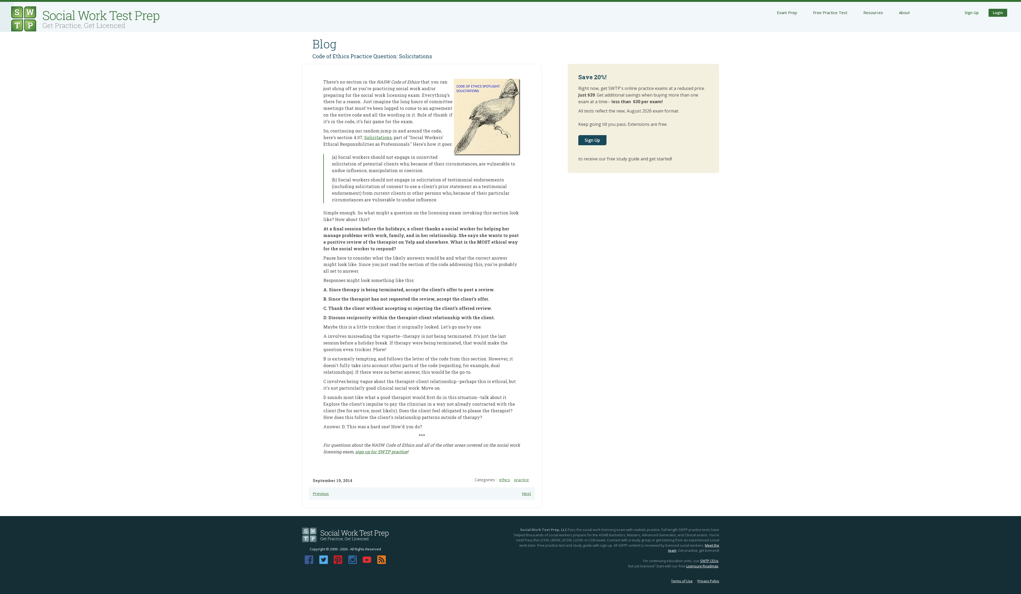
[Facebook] (309, 562)
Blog (324, 44)
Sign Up (972, 12)
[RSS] (381, 562)
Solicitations (378, 137)
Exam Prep (787, 12)
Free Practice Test (830, 12)
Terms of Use (682, 581)
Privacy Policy (708, 581)
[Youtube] (367, 562)
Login (998, 12)
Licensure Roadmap (702, 566)
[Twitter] (323, 562)
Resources (873, 12)
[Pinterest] (338, 562)
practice (521, 479)
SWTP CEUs (709, 560)
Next (526, 493)
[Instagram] (352, 562)
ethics (504, 479)
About (904, 12)
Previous (321, 493)
